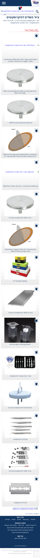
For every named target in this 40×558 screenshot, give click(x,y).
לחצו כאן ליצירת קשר (20, 538)
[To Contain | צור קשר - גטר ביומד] (20, 509)
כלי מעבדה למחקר (31, 525)
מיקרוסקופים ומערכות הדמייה (20, 532)
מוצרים (13, 519)
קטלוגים (7, 519)
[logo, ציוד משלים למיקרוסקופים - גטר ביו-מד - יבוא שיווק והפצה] (35, 3)
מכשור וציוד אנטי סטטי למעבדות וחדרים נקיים (20, 528)
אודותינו (33, 519)
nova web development (20, 545)
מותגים (19, 519)
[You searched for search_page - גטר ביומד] (37, 12)
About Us (26, 519)
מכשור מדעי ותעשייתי (10, 525)
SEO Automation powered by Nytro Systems (20, 553)
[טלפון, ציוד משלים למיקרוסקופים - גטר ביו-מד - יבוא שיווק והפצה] (17, 12)
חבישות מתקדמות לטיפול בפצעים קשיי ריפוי (20, 530)
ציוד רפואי (21, 525)
